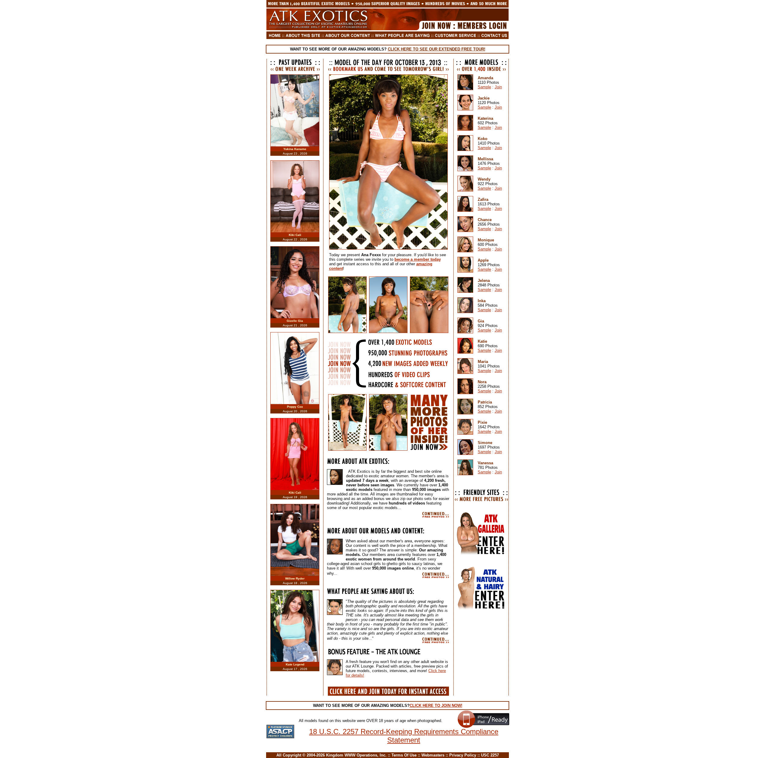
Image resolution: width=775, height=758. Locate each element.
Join (498, 87)
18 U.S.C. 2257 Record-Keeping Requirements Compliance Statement (403, 735)
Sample (484, 87)
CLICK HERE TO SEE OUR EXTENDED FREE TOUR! (436, 49)
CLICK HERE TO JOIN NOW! (436, 705)
